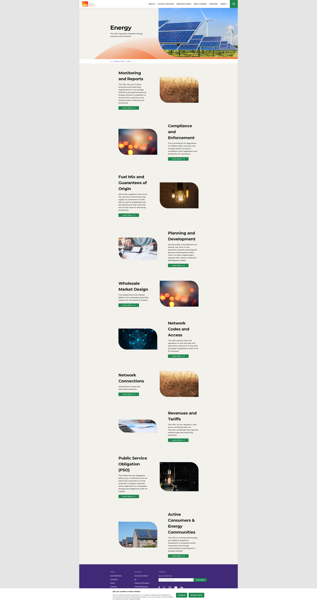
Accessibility (114, 579)
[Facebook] (159, 587)
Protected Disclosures (141, 586)
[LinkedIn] (181, 587)
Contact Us (113, 586)
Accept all (181, 595)
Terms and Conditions (141, 576)
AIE (135, 579)
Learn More (127, 108)
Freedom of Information (141, 583)
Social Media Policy (116, 576)
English (223, 4)
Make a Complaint (200, 4)
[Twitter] (164, 587)
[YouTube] (175, 587)
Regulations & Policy (184, 4)
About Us (152, 4)
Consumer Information (166, 4)
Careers (112, 583)
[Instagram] (170, 587)
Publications (213, 4)
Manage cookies (196, 595)
